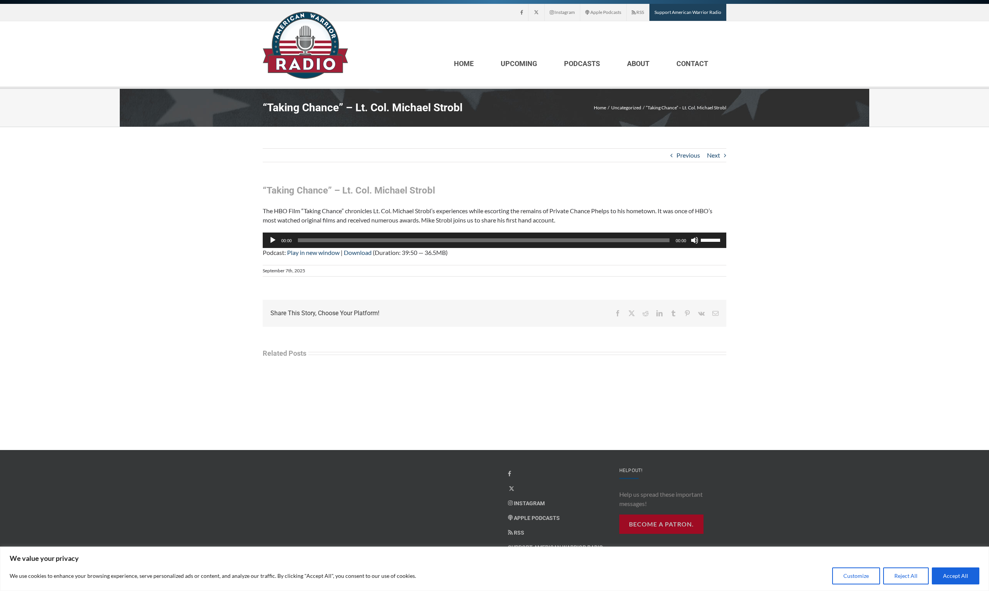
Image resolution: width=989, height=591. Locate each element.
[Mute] (694, 240)
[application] (494, 240)
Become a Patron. (661, 524)
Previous (688, 155)
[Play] (273, 240)
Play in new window (313, 252)
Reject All (906, 575)
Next (713, 155)
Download (358, 252)
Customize (856, 575)
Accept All (955, 575)
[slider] (711, 239)
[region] (494, 569)
